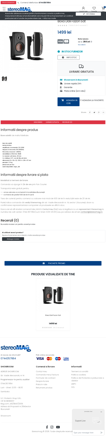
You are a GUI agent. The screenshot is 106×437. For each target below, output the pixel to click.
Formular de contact (45, 378)
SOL (73, 387)
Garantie (67, 87)
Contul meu (41, 371)
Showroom (6, 415)
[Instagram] (99, 112)
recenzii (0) (67, 122)
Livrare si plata (52, 122)
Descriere (38, 122)
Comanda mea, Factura (47, 374)
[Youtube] (58, 427)
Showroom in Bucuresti (75, 79)
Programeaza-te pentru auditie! (15, 379)
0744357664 (8, 358)
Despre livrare (42, 381)
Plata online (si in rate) (74, 91)
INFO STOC (71, 57)
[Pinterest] (103, 112)
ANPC (73, 384)
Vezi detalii (82, 45)
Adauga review (13, 239)
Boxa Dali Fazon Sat (53, 315)
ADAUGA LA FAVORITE (93, 100)
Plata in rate (41, 384)
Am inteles (90, 14)
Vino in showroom (8, 2)
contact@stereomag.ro (92, 212)
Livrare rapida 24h (72, 83)
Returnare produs (44, 387)
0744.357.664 (6, 383)
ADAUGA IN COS (71, 102)
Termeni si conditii (79, 371)
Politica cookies (78, 374)
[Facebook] (90, 112)
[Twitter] (94, 112)
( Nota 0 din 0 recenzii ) (78, 25)
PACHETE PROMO (56, 263)
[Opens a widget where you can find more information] (88, 422)
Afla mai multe (49, 18)
